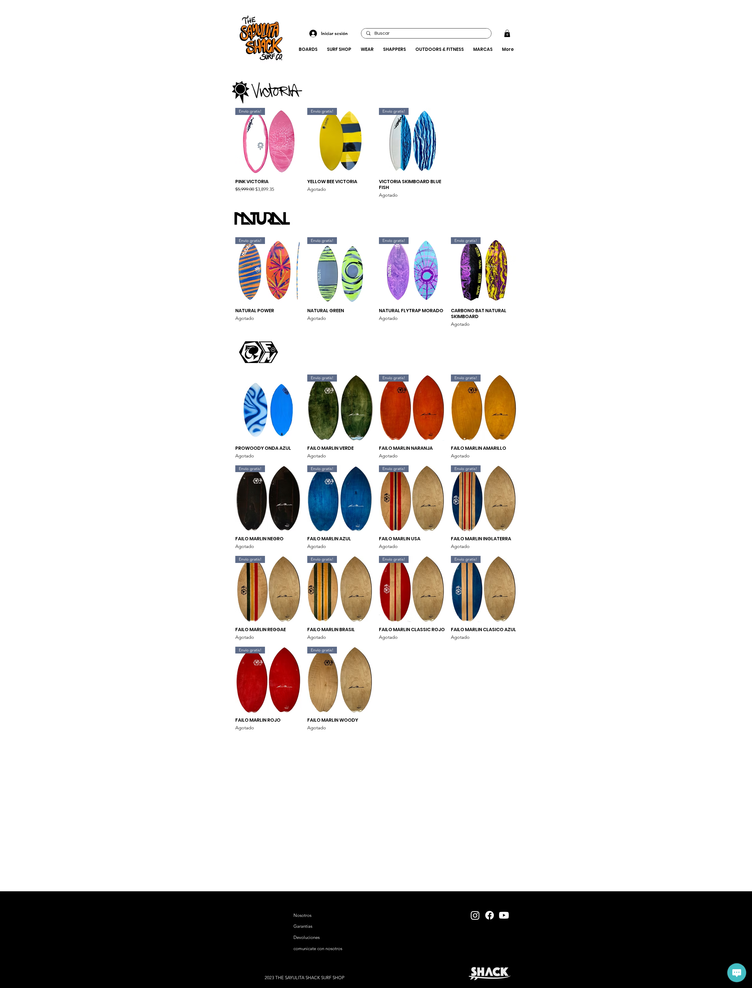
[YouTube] (504, 915)
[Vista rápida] (268, 408)
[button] (507, 33)
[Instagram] (475, 915)
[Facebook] (489, 915)
